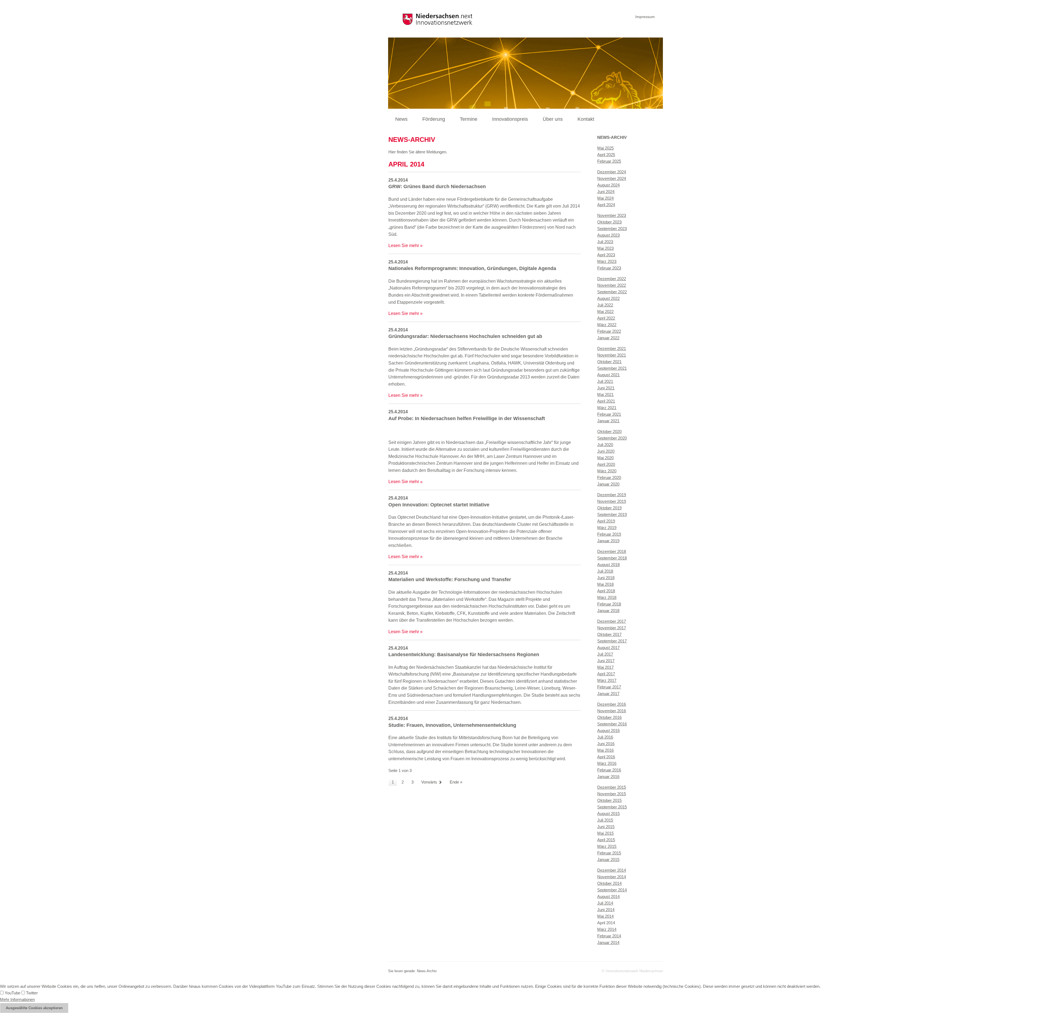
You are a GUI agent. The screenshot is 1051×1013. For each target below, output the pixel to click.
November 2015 (611, 793)
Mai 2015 (605, 833)
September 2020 (612, 438)
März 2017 (606, 680)
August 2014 (608, 896)
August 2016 (608, 730)
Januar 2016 (608, 776)
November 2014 (611, 876)
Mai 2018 (605, 584)
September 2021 (612, 368)
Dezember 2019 (611, 494)
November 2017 (611, 627)
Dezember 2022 (611, 278)
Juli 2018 (605, 571)
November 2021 (611, 355)
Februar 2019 (609, 534)
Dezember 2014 (611, 870)
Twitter (31, 993)
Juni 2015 (605, 826)
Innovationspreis (510, 119)
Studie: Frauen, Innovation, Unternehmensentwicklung (452, 725)
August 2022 (608, 298)
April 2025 (606, 154)
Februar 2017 (609, 687)
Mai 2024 (605, 198)
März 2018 (606, 597)
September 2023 (612, 228)
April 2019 (606, 521)
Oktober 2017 (609, 634)
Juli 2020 (605, 444)
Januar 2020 (608, 484)
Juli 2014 (605, 903)
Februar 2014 (609, 936)
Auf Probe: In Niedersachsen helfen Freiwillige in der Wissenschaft (466, 418)
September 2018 (612, 558)
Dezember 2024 (611, 172)
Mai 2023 (605, 248)
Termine (468, 119)
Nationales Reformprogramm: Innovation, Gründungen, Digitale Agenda (472, 268)
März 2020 (606, 471)
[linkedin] (661, 16)
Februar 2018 (609, 604)
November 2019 (611, 501)
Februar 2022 (609, 331)
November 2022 (611, 285)
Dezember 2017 (611, 621)
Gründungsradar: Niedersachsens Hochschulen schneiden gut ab (465, 336)
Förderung (433, 119)
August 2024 (608, 185)
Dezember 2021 (611, 348)
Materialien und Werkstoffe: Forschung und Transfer (449, 579)
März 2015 (606, 846)
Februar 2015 (609, 853)
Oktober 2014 (609, 883)
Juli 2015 (605, 820)
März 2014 (606, 929)
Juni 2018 (605, 577)
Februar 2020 (609, 477)
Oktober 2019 (609, 508)
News (401, 119)
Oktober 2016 (609, 717)
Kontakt (586, 119)
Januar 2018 (608, 610)
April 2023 (606, 254)
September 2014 (612, 890)
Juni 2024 (605, 191)
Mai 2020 (605, 457)
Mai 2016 (605, 750)
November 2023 (611, 215)
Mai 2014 (605, 916)
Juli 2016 (605, 737)
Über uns (553, 119)
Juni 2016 (605, 743)
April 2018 (606, 591)
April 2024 (606, 204)
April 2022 (606, 318)
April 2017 (606, 673)
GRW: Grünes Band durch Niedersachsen (437, 186)
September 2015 (612, 807)
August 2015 (608, 813)
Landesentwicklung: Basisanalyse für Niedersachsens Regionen (463, 654)
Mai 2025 (605, 148)
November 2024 (611, 178)
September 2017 (612, 641)
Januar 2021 (608, 420)
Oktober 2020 (609, 431)
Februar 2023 (609, 268)
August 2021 (608, 374)
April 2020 (606, 464)
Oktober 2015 (609, 800)
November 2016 (611, 710)
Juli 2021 (605, 381)
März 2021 (606, 407)
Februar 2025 (609, 161)
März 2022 (606, 324)
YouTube (12, 993)
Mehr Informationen (17, 999)
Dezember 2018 (611, 551)
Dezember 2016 (611, 704)
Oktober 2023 (609, 222)
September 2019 (612, 514)
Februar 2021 (609, 414)
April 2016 (606, 756)
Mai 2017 (605, 667)
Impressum (645, 17)
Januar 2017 (608, 693)
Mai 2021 (605, 394)
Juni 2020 (605, 451)
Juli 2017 (605, 654)
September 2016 (612, 724)
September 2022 (612, 291)
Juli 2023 (605, 241)
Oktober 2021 (609, 361)
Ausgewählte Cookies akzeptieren (34, 1008)
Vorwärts (429, 782)
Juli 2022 (605, 305)
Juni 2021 (605, 388)
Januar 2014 (608, 942)
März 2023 (606, 261)
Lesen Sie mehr (403, 245)
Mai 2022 (605, 311)
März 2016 (606, 763)
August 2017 (608, 647)
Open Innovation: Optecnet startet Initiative (438, 504)
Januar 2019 (608, 540)
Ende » (456, 782)
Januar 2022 (608, 337)
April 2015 (606, 839)
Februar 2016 (609, 770)
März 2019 (606, 527)
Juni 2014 (605, 909)
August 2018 (608, 564)
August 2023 (608, 235)
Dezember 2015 (611, 787)
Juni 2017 (605, 660)
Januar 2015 (608, 859)
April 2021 (606, 401)
